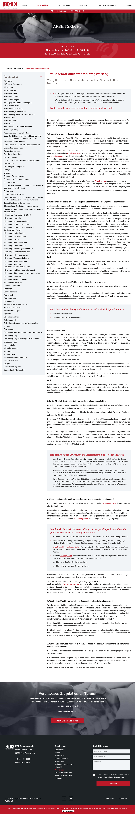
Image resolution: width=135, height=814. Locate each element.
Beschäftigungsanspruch (13, 148)
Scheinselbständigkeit (12, 311)
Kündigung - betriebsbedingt (14, 233)
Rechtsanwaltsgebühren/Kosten (16, 304)
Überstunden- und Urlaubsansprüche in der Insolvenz (23, 333)
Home (24, 5)
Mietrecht (58, 767)
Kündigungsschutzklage (13, 282)
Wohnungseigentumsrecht (64, 764)
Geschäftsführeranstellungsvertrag (17, 203)
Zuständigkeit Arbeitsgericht (14, 370)
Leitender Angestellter (12, 286)
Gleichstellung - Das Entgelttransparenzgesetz (21, 206)
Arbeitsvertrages (74, 153)
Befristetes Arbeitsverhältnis (14, 142)
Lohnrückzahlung (10, 292)
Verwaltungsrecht (61, 758)
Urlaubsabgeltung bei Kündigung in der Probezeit (22, 339)
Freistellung (8, 191)
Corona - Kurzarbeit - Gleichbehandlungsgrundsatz (22, 160)
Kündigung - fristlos (11, 239)
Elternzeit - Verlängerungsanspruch (17, 179)
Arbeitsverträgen (110, 503)
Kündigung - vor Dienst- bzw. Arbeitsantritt (19, 270)
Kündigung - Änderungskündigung (16, 221)
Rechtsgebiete (42, 5)
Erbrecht (58, 753)
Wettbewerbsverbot (11, 361)
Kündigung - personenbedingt (15, 246)
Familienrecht (60, 756)
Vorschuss (8, 351)
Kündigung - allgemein (12, 218)
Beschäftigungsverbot (12, 151)
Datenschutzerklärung (119, 808)
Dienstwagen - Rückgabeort (14, 167)
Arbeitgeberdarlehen (11, 97)
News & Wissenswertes (107, 5)
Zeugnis (7, 364)
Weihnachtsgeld (10, 354)
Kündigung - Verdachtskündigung (16, 258)
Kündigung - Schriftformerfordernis (17, 252)
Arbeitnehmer (100, 181)
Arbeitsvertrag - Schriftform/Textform (18, 127)
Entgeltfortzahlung (11, 182)
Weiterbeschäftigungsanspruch (15, 358)
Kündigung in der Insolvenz (14, 276)
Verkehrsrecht (60, 750)
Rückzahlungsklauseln (12, 308)
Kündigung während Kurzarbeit (15, 279)
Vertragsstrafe (9, 345)
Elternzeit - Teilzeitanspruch (14, 176)
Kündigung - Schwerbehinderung (16, 255)
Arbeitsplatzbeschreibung (13, 109)
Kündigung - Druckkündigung (15, 236)
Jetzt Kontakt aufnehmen (67, 721)
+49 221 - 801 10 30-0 (23, 759)
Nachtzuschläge (10, 298)
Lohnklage (8, 289)
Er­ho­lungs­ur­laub (66, 556)
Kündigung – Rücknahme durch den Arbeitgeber (22, 273)
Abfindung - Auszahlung (13, 84)
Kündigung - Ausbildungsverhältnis (17, 224)
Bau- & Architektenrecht (63, 773)
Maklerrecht (59, 761)
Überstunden (9, 329)
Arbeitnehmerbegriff (11, 100)
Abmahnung (8, 87)
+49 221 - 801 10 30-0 (67, 706)
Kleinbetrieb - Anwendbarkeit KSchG (17, 215)
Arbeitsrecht (19, 68)
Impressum (110, 799)
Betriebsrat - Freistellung (13, 154)
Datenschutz (123, 799)
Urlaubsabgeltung (10, 336)
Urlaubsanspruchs (58, 156)
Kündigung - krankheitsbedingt (15, 242)
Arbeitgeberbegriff (11, 93)
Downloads (83, 5)
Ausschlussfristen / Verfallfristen (16, 133)
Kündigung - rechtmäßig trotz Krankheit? (19, 249)
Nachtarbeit (8, 295)
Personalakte (9, 301)
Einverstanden (68, 811)
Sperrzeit (7, 314)
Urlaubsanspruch (10, 342)
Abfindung (8, 81)
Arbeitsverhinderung (11, 120)
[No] (132, 810)
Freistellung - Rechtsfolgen (14, 194)
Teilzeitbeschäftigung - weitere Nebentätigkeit (21, 323)
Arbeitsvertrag (9, 124)
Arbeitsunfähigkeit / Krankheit (15, 112)
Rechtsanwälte (64, 5)
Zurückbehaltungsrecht (12, 367)
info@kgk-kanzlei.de (22, 762)
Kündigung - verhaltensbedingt (15, 261)
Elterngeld (7, 170)
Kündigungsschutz (81, 518)
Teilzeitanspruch (10, 320)
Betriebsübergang (10, 157)
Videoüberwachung (11, 348)
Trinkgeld (7, 326)
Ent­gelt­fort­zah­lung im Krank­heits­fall (66, 547)
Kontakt (129, 5)
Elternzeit (7, 173)
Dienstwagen (9, 164)
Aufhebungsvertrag (11, 130)
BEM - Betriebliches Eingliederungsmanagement (22, 145)
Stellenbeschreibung (11, 317)
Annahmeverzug (10, 90)
